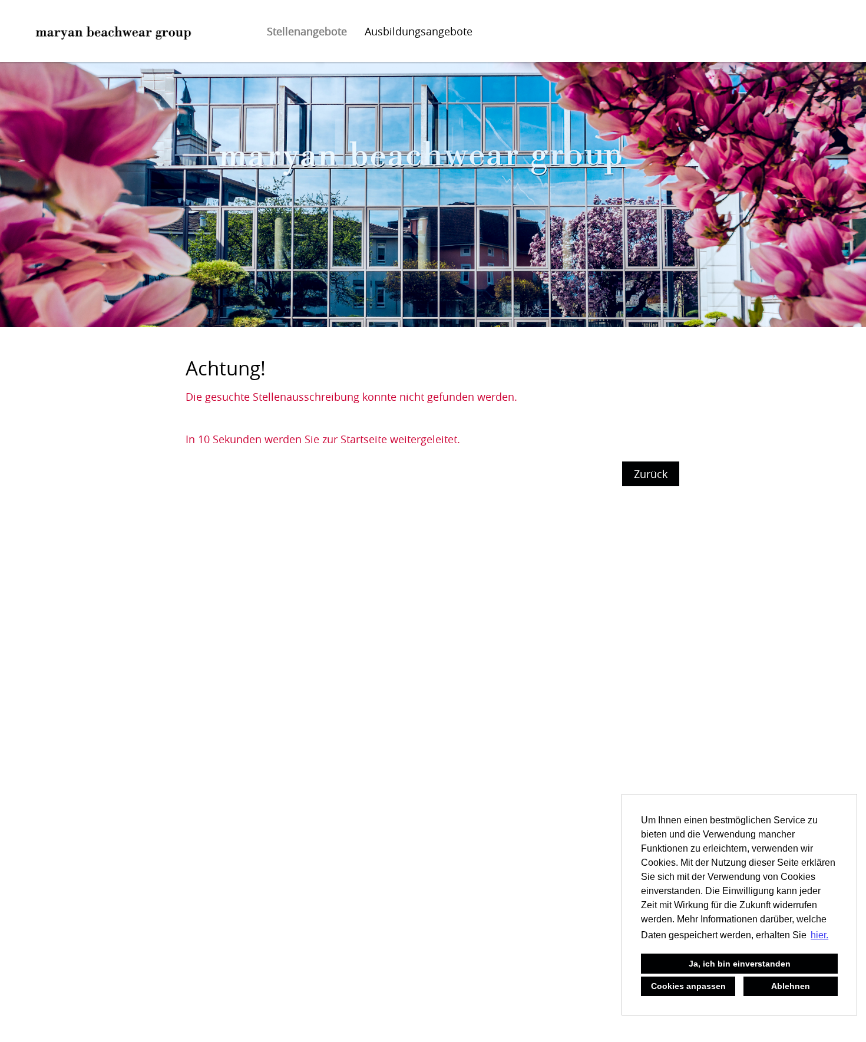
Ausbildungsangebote (418, 31)
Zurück (650, 474)
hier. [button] (819, 935)
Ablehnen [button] (790, 986)
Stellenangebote (307, 31)
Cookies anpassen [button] (688, 986)
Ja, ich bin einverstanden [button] (740, 963)
